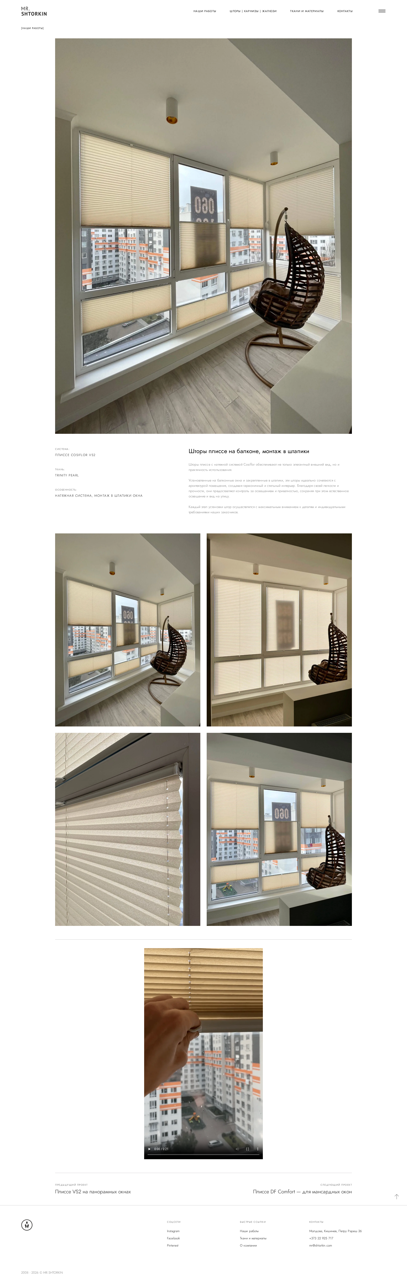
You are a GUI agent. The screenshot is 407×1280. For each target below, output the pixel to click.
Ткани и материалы (307, 11)
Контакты (345, 11)
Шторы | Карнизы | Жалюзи (253, 11)
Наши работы (205, 11)
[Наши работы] (32, 28)
